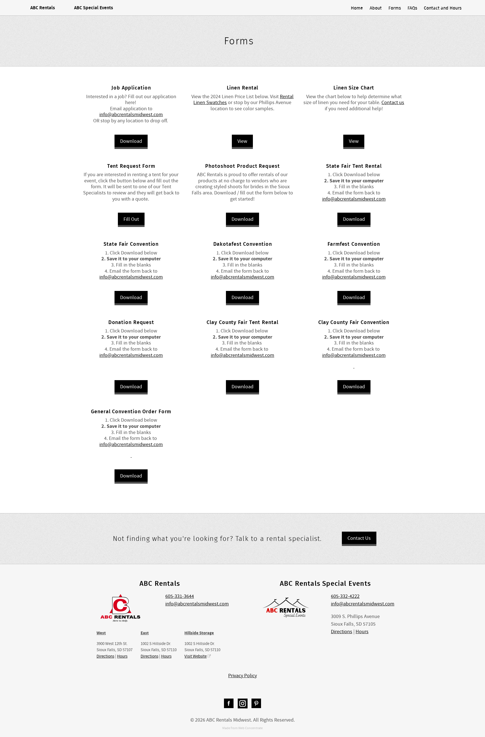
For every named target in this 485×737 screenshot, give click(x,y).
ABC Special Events (93, 7)
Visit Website (195, 656)
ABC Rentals (42, 7)
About (376, 7)
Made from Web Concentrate (242, 728)
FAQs (412, 7)
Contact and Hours (442, 7)
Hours (122, 656)
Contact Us (359, 538)
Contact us (392, 102)
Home (357, 7)
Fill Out (131, 219)
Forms (394, 7)
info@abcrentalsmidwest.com (131, 277)
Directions (105, 656)
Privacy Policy (242, 675)
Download (131, 141)
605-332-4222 (345, 596)
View (242, 141)
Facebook (229, 703)
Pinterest (256, 703)
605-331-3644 (179, 596)
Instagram (243, 703)
